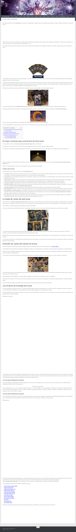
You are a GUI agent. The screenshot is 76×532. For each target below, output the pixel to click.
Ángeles (36, 16)
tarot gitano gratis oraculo (9, 493)
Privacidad (11, 528)
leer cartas (6, 499)
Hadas (40, 16)
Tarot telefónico (62, 16)
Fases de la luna (8, 130)
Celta (32, 16)
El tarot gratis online (6, 16)
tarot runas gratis (7, 501)
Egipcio (28, 16)
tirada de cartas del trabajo (9, 492)
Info (14, 528)
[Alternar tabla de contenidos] (20, 128)
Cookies (7, 528)
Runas (57, 16)
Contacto (4, 528)
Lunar (44, 16)
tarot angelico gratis (8, 502)
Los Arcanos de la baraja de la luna (10, 135)
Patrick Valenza (55, 246)
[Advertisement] (34, 33)
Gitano (24, 16)
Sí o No (20, 16)
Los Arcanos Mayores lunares (11, 136)
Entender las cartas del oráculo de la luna (11, 133)
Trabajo (16, 16)
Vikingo (48, 16)
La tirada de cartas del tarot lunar (10, 132)
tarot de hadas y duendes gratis (10, 486)
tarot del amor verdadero (9, 498)
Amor (12, 16)
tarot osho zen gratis (8, 495)
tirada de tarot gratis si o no (9, 489)
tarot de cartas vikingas (9, 496)
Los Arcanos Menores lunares (11, 137)
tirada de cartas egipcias (9, 490)
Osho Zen (52, 16)
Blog (68, 16)
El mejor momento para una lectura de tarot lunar (13, 129)
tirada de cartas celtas (8, 487)
